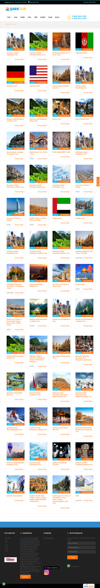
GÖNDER (72, 557)
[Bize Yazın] (3, 584)
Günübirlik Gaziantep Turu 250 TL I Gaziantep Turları (15, 286)
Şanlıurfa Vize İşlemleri (14, 496)
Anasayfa (8, 24)
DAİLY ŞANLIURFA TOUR (61, 152)
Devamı (25, 577)
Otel (6, 546)
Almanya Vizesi (12, 86)
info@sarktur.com (9, 2)
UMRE (22, 17)
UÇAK (50, 17)
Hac (6, 542)
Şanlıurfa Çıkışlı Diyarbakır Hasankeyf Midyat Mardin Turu (60, 394)
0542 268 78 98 (34, 2)
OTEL (29, 17)
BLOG (57, 17)
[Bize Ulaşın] (98, 184)
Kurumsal (86, 2)
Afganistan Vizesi (81, 53)
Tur (6, 540)
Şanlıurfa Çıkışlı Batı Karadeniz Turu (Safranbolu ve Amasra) (83, 358)
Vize (6, 551)
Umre (6, 544)
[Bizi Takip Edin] (98, 178)
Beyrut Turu (57, 119)
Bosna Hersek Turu (82, 119)
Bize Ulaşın (92, 2)
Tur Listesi (14, 24)
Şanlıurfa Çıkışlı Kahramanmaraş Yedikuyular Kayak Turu (83, 394)
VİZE (35, 17)
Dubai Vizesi (57, 218)
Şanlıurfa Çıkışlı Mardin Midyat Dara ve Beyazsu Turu (83, 429)
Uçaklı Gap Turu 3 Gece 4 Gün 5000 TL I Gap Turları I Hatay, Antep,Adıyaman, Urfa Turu (61, 499)
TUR (8, 17)
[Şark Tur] (15, 9)
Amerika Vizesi (35, 86)
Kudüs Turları (80, 284)
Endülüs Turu (80, 218)
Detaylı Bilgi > (20, 59)
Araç (6, 549)
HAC (15, 17)
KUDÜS (42, 17)
